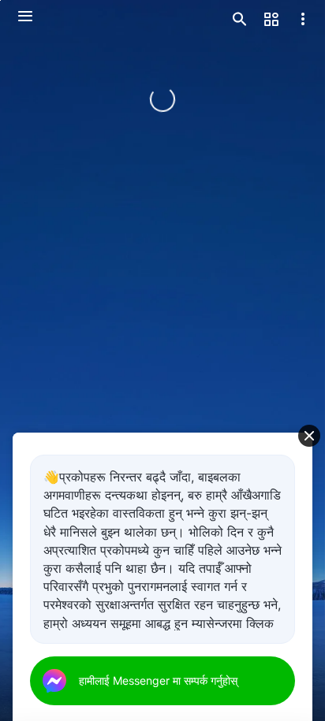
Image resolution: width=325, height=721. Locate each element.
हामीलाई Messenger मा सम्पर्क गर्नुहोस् (158, 680)
